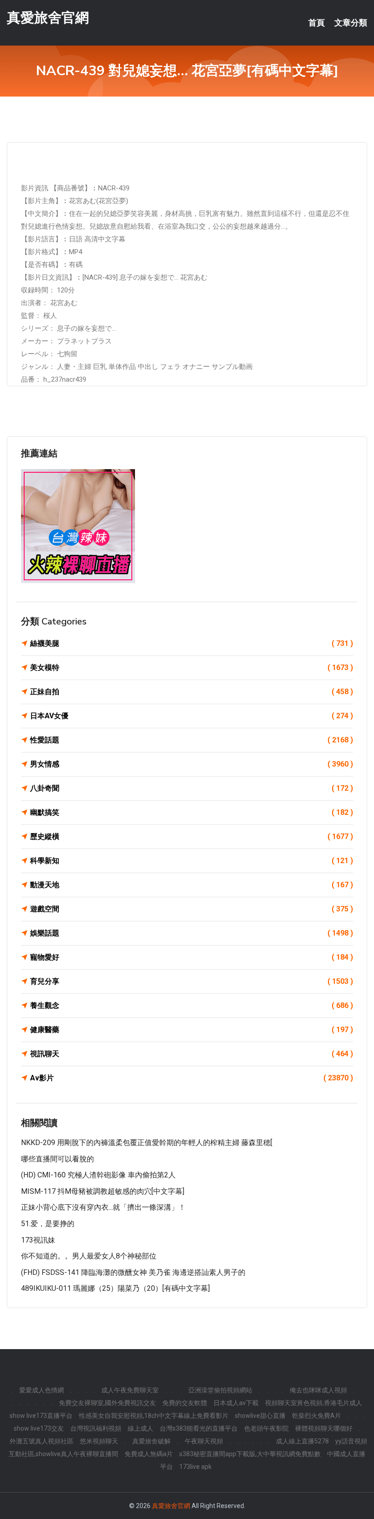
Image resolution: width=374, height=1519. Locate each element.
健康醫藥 (191, 1029)
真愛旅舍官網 (48, 18)
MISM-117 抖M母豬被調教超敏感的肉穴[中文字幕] (102, 1191)
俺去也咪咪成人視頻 (318, 1390)
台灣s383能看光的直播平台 (199, 1428)
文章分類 (350, 22)
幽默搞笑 (191, 812)
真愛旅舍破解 (151, 1441)
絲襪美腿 (191, 643)
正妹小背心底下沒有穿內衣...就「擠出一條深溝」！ (103, 1207)
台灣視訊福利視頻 (95, 1428)
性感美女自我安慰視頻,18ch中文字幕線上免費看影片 (154, 1415)
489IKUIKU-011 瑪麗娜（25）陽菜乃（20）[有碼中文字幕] (115, 1288)
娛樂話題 (191, 933)
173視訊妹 (38, 1240)
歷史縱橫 (191, 836)
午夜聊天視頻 (204, 1441)
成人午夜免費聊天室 (130, 1390)
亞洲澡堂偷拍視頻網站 (220, 1390)
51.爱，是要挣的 (47, 1223)
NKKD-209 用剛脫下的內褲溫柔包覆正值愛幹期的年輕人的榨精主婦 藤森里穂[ (146, 1142)
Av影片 (191, 1078)
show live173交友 (39, 1428)
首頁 (316, 22)
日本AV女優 (191, 715)
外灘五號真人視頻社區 (41, 1441)
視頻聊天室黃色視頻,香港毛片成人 (313, 1402)
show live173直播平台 (41, 1415)
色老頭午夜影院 (266, 1428)
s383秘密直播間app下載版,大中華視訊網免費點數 (250, 1454)
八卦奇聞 (191, 788)
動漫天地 (191, 884)
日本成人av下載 (236, 1402)
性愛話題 (191, 740)
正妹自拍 (191, 691)
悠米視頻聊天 (99, 1441)
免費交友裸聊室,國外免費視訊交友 (107, 1402)
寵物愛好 (191, 957)
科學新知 (191, 860)
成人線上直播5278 (302, 1441)
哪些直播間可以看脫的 (57, 1159)
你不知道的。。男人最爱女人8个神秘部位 (88, 1256)
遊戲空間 (191, 909)
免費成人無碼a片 (149, 1454)
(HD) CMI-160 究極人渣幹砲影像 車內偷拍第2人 (98, 1175)
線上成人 (140, 1428)
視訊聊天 (191, 1053)
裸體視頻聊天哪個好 (324, 1428)
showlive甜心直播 (260, 1415)
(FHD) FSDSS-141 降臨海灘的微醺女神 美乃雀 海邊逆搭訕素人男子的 (133, 1272)
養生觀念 (191, 1005)
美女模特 (191, 667)
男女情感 (191, 764)
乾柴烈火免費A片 (316, 1415)
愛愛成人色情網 (41, 1390)
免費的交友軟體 (184, 1402)
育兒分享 (191, 981)
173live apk (195, 1466)
